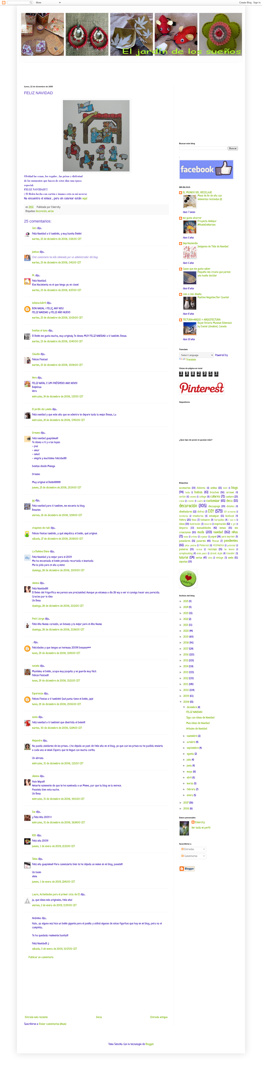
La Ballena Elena (40, 551)
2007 (186, 802)
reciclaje (212, 549)
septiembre (193, 748)
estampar (214, 516)
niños (235, 532)
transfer (230, 553)
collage (202, 497)
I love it (232, 520)
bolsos (198, 492)
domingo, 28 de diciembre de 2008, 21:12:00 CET (58, 606)
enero (190, 795)
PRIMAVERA (218, 545)
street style (216, 553)
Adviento (201, 488)
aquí (84, 198)
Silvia (34, 859)
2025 (186, 601)
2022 (186, 619)
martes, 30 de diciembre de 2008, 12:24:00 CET (57, 728)
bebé (225, 488)
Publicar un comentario (41, 957)
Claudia (36, 354)
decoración (41, 211)
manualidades (204, 528)
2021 (186, 625)
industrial (208, 524)
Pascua (215, 541)
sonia (35, 717)
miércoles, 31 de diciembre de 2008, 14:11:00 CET (58, 799)
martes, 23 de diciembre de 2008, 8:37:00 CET (56, 290)
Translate (191, 359)
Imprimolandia (190, 243)
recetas (199, 549)
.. (32, 642)
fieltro (182, 520)
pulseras (183, 549)
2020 (186, 631)
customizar (213, 501)
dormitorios (183, 516)
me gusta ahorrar (192, 218)
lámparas (183, 528)
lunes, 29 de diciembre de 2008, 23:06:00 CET (56, 704)
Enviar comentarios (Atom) (52, 1024)
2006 (186, 808)
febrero (191, 789)
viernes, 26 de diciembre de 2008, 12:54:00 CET (57, 515)
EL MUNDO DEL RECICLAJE (197, 192)
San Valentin (229, 549)
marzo (190, 783)
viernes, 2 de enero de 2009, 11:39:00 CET (54, 905)
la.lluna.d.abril (39, 303)
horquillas (219, 520)
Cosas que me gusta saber (196, 269)
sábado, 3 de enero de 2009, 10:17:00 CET (54, 949)
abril (189, 777)
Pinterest (204, 545)
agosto (191, 754)
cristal (181, 501)
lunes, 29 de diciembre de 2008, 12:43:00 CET (56, 653)
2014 (186, 666)
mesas (223, 528)
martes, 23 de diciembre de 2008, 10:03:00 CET (57, 317)
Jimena (35, 583)
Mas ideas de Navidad (198, 723)
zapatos (183, 561)
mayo (190, 771)
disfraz (200, 512)
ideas (182, 524)
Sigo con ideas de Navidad (200, 717)
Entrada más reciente (36, 1017)
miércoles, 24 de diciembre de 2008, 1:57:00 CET (57, 396)
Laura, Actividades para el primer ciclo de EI (56, 894)
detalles (230, 506)
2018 (186, 642)
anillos (213, 488)
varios (51, 211)
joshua (35, 252)
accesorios (184, 488)
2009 (186, 696)
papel (213, 536)
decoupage (214, 506)
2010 (186, 690)
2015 (186, 660)
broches (214, 492)
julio (189, 759)
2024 (186, 607)
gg (33, 500)
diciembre (192, 707)
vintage (219, 558)
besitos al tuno (40, 330)
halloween (205, 520)
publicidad (231, 545)
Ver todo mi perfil (201, 827)
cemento (193, 497)
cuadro (200, 501)
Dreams (36, 433)
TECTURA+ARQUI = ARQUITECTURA (201, 319)
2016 (186, 654)
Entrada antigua (159, 1017)
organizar (203, 537)
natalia (35, 666)
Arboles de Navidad (196, 728)
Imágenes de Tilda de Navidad (213, 246)
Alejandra (37, 740)
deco (229, 501)
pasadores (184, 541)
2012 (186, 678)
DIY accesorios (230, 512)
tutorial (183, 557)
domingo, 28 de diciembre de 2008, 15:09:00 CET (58, 570)
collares (215, 496)
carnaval (230, 492)
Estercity (200, 822)
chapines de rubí (41, 528)
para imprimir (228, 537)
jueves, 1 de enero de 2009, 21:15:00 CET (53, 846)
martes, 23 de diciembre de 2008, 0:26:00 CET (56, 239)
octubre (191, 742)
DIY (211, 511)
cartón (182, 497)
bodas (187, 492)
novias (186, 537)
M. (33, 275)
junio (189, 765)
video (210, 558)
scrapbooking (185, 553)
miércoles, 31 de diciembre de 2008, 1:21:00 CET (57, 763)
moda (200, 532)
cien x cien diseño (192, 294)
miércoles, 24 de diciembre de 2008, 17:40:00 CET (58, 420)
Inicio (99, 1017)
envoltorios (198, 516)
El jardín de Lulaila (42, 409)
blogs (234, 488)
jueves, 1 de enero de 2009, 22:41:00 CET (53, 881)
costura (230, 496)
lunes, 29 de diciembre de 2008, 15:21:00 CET (56, 680)
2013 (186, 672)
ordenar (194, 537)
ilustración (195, 524)
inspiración (220, 524)
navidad (218, 532)
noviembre (192, 736)
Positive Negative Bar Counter (213, 297)
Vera (34, 377)
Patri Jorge (38, 618)
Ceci (34, 228)
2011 (186, 684)
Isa (33, 812)
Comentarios (190, 856)
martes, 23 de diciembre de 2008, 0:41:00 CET (56, 262)
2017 (186, 648)
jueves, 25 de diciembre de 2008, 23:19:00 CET (56, 487)
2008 (186, 702)
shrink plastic (202, 553)
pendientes (231, 541)
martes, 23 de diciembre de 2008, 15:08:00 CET (57, 365)
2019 (186, 636)
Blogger (149, 1044)
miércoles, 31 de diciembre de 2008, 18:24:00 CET (58, 822)
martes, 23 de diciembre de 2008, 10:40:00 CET (57, 341)
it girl (233, 524)
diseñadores (185, 511)
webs (230, 557)
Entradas (189, 849)
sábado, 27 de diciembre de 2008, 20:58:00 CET (57, 539)
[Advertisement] (89, 71)
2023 (186, 613)
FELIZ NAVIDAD (194, 712)
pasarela (201, 541)
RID (34, 835)
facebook (229, 516)
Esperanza (37, 693)
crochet (190, 501)
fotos (194, 520)
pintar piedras (190, 545)
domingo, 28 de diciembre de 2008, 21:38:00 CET (58, 629)
